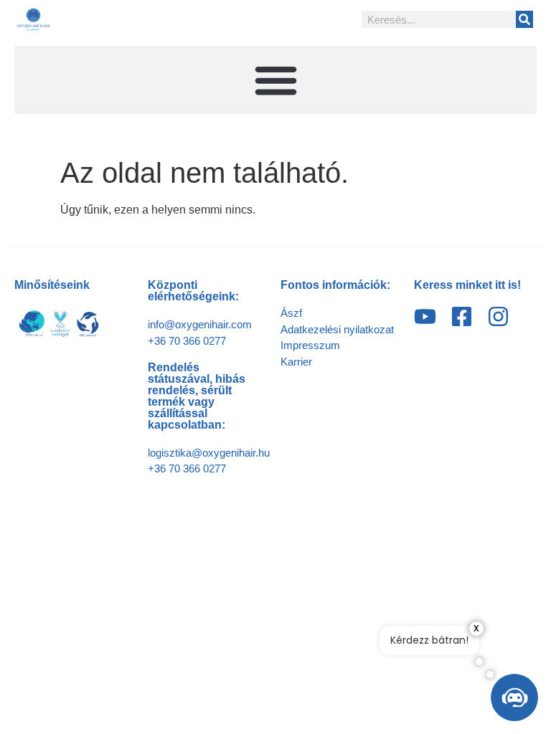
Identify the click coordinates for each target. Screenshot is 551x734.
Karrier (296, 362)
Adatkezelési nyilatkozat (337, 329)
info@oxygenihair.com (200, 324)
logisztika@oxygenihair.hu (209, 453)
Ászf (291, 313)
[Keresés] (524, 19)
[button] (275, 80)
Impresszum (310, 345)
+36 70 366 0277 (187, 341)
